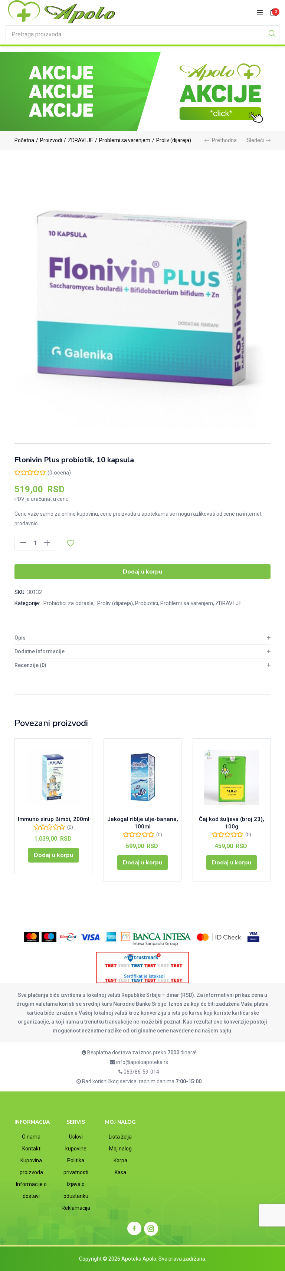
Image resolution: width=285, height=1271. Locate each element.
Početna (24, 140)
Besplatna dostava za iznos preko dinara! (141, 1052)
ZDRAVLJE (80, 140)
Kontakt (31, 1149)
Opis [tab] (20, 638)
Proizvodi (51, 140)
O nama (31, 1137)
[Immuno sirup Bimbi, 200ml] (53, 777)
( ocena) (59, 472)
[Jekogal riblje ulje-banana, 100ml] (142, 777)
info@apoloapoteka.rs (141, 1062)
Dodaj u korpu (142, 572)
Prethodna (224, 140)
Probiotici (146, 603)
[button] (273, 12)
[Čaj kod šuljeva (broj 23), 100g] (231, 777)
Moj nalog (120, 1149)
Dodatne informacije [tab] (39, 651)
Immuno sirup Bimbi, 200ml (53, 819)
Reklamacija (76, 1208)
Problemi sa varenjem (124, 140)
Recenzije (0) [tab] (30, 665)
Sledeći (255, 140)
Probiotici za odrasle (68, 603)
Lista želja (120, 1137)
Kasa (120, 1172)
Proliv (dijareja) (173, 140)
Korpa (120, 1160)
